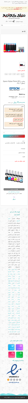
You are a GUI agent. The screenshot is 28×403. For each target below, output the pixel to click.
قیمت (14, 74)
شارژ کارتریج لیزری (16, 325)
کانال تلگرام (12, 348)
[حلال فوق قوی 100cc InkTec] (14, 176)
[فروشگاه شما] (14, 16)
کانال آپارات (12, 356)
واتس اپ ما (20, 356)
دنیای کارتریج (12, 397)
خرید (10, 74)
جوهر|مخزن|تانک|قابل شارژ (14, 192)
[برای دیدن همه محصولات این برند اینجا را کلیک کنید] (14, 89)
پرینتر (6, 74)
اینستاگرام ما (19, 348)
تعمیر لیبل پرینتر (12, 332)
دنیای (18, 74)
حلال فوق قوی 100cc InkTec (14, 193)
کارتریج (22, 74)
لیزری (23, 76)
